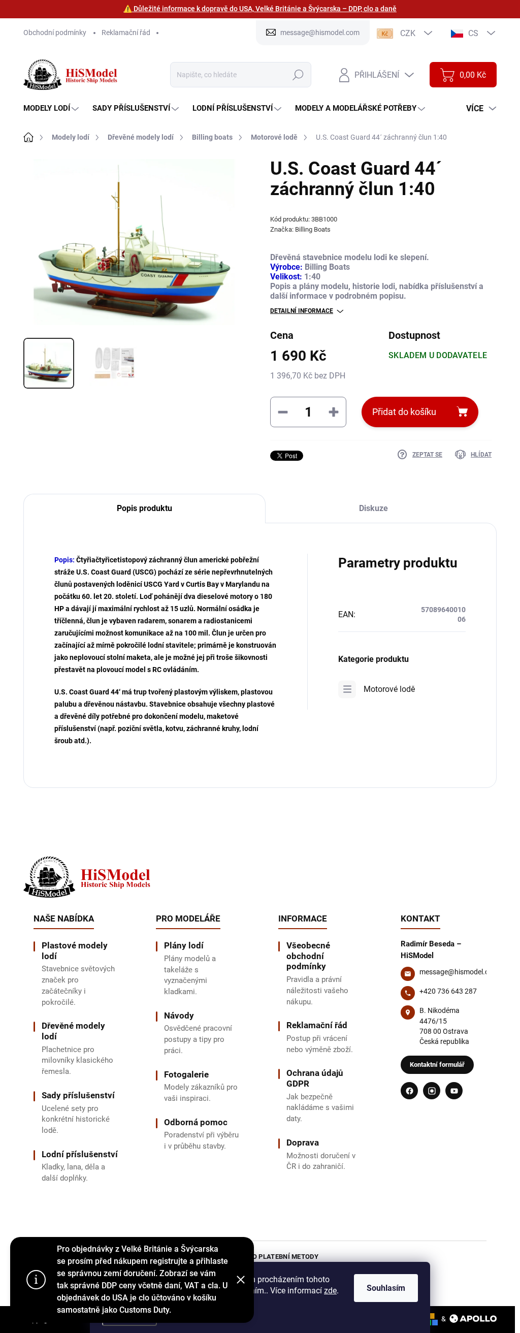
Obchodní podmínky (54, 32)
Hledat (298, 75)
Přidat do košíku (404, 411)
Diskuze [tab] (373, 508)
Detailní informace (301, 310)
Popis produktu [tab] (144, 508)
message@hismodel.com (459, 972)
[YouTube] (454, 1090)
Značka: (300, 229)
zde (330, 1290)
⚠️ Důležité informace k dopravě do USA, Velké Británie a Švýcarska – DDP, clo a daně (260, 9)
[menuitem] (52, 108)
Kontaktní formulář (437, 1064)
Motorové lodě (389, 689)
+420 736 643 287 (448, 991)
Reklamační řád (126, 32)
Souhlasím (386, 1288)
